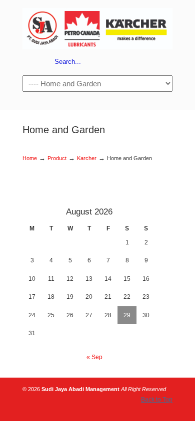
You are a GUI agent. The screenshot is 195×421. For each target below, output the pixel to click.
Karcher (86, 158)
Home (29, 158)
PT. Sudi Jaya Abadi (97, 28)
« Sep (94, 357)
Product (57, 158)
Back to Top (156, 399)
